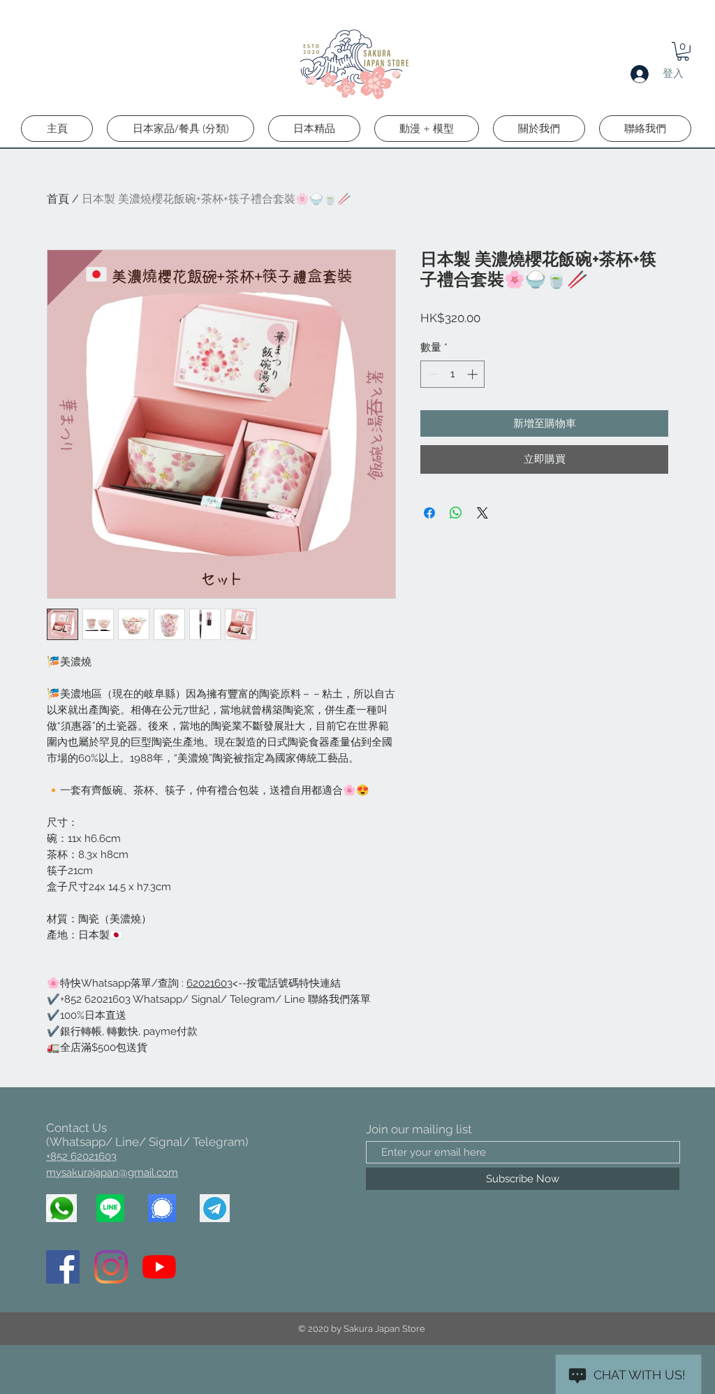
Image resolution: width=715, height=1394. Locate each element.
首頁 (58, 198)
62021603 (209, 983)
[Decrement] (431, 374)
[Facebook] (63, 1267)
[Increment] (473, 374)
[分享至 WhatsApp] (456, 512)
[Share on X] (482, 512)
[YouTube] (159, 1267)
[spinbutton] (452, 374)
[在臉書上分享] (429, 512)
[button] (683, 51)
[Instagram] (111, 1267)
